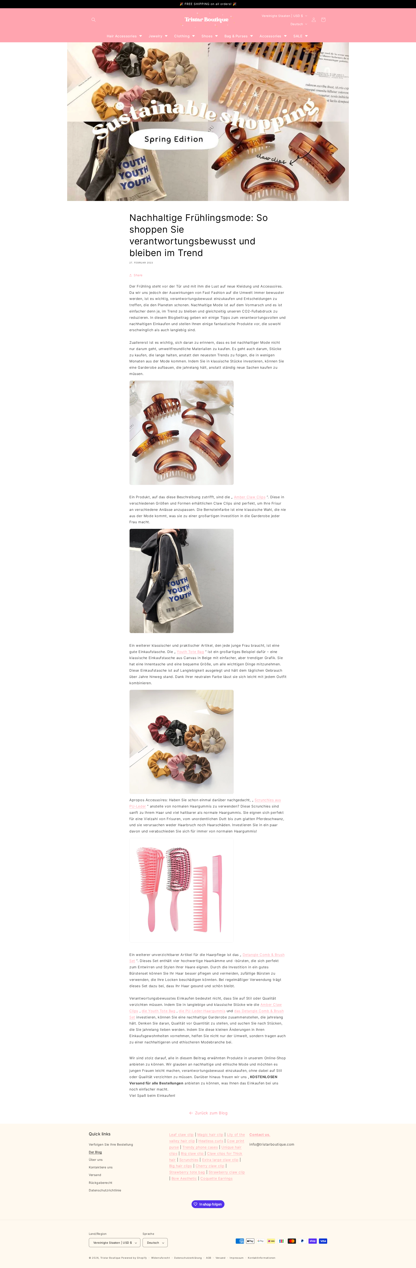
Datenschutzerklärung (188, 1257)
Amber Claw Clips (250, 497)
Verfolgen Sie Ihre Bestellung (111, 1144)
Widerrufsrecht (160, 1257)
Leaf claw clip (181, 1134)
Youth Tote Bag (190, 652)
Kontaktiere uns (101, 1167)
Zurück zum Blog (211, 1113)
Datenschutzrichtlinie (105, 1190)
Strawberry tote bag (187, 1172)
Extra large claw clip (220, 1159)
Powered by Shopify (134, 1258)
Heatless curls (210, 1140)
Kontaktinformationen (261, 1257)
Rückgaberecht (100, 1182)
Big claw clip (193, 1153)
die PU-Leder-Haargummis (202, 1011)
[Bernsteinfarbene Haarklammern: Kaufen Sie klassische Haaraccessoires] (181, 484)
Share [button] (138, 275)
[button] (93, 20)
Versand (95, 1175)
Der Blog (95, 1152)
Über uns (96, 1159)
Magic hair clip (210, 1134)
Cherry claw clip (210, 1165)
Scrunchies (188, 1159)
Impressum (237, 1257)
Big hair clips (180, 1165)
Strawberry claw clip (227, 1172)
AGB (208, 1257)
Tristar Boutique (110, 1258)
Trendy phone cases (200, 1147)
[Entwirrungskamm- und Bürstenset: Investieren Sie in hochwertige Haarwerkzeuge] (181, 942)
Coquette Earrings (216, 1178)
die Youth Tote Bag (159, 1011)
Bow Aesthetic (184, 1178)
